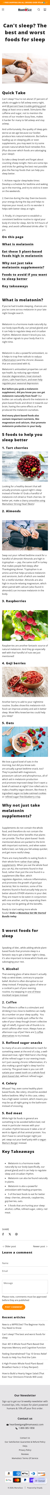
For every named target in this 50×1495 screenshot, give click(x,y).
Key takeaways (15, 286)
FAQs (25, 1446)
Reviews (25, 1454)
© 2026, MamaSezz (15, 1488)
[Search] (39, 9)
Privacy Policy (25, 1450)
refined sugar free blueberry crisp (22, 796)
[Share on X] (10, 1234)
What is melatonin (18, 244)
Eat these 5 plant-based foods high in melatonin (22, 253)
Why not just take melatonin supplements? (23, 265)
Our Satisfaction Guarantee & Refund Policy (25, 1442)
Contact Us (25, 1438)
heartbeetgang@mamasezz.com (26, 1424)
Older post (10, 1246)
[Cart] (45, 9)
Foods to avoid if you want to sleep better (24, 276)
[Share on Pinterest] (16, 1234)
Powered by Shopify (34, 1488)
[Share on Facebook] (3, 1234)
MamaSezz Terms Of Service (25, 1458)
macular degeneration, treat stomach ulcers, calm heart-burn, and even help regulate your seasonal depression (22, 380)
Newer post (39, 1246)
